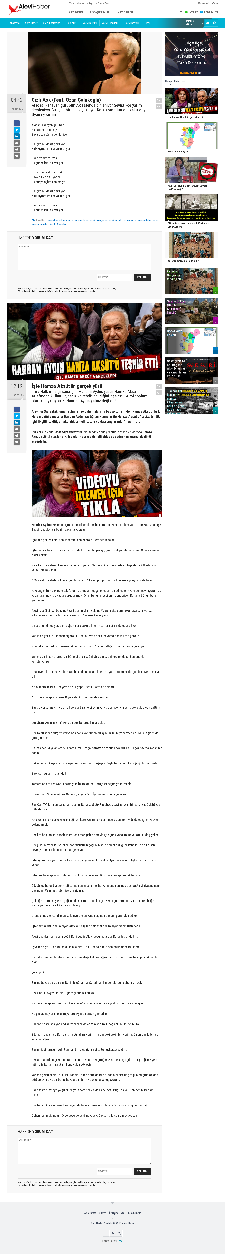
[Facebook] (17, 123)
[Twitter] (17, 130)
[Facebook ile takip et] (106, 1233)
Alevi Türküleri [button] (110, 23)
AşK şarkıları (60, 224)
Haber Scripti (109, 1241)
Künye (102, 1213)
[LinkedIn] (17, 136)
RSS (123, 1213)
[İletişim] (207, 22)
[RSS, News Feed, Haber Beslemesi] (112, 1233)
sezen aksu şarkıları (141, 220)
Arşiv (91, 3)
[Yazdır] (17, 149)
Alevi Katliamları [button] (51, 23)
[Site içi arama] (214, 22)
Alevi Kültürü (90, 23)
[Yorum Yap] (17, 156)
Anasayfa (15, 23)
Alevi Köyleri (132, 23)
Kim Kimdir (134, 1213)
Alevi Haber (31, 23)
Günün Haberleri (77, 3)
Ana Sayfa (90, 1213)
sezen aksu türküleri (56, 220)
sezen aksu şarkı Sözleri (117, 220)
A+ (158, 100)
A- (158, 106)
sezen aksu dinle (76, 220)
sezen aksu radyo (95, 220)
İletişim (113, 1213)
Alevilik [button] (72, 23)
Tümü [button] (147, 23)
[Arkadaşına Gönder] (17, 143)
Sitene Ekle (103, 3)
